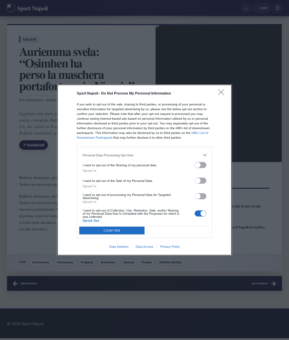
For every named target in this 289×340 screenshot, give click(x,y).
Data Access (144, 246)
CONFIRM (112, 230)
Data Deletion (119, 246)
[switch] (200, 165)
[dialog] (144, 170)
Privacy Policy (170, 246)
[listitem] (144, 155)
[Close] (222, 93)
